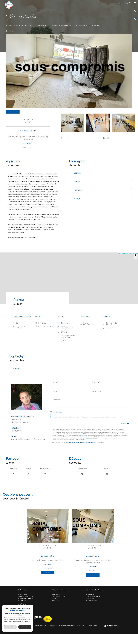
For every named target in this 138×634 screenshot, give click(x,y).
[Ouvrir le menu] (135, 3)
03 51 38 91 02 (56, 594)
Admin (78, 625)
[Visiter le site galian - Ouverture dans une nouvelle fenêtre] (37, 617)
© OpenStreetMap (133, 253)
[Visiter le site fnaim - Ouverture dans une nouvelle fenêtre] (47, 619)
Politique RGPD (92, 625)
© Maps (125, 253)
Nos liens (84, 625)
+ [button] (135, 255)
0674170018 (16, 431)
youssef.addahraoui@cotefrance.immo (28, 439)
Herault (38, 25)
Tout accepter (25, 627)
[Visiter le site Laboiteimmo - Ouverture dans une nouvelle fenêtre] (111, 626)
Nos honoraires (53, 625)
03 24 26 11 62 (90, 594)
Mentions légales (70, 625)
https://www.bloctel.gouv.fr (91, 438)
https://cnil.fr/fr (82, 435)
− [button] (135, 258)
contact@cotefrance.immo (25, 596)
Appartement (56, 25)
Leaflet (119, 253)
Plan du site (62, 625)
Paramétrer (10, 627)
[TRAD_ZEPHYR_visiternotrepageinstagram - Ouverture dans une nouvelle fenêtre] (25, 604)
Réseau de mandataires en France (17, 25)
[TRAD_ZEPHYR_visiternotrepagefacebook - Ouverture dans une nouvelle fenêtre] (20, 604)
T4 (63, 25)
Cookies (52, 627)
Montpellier (46, 25)
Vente (31, 25)
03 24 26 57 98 (22, 594)
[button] (67, 138)
